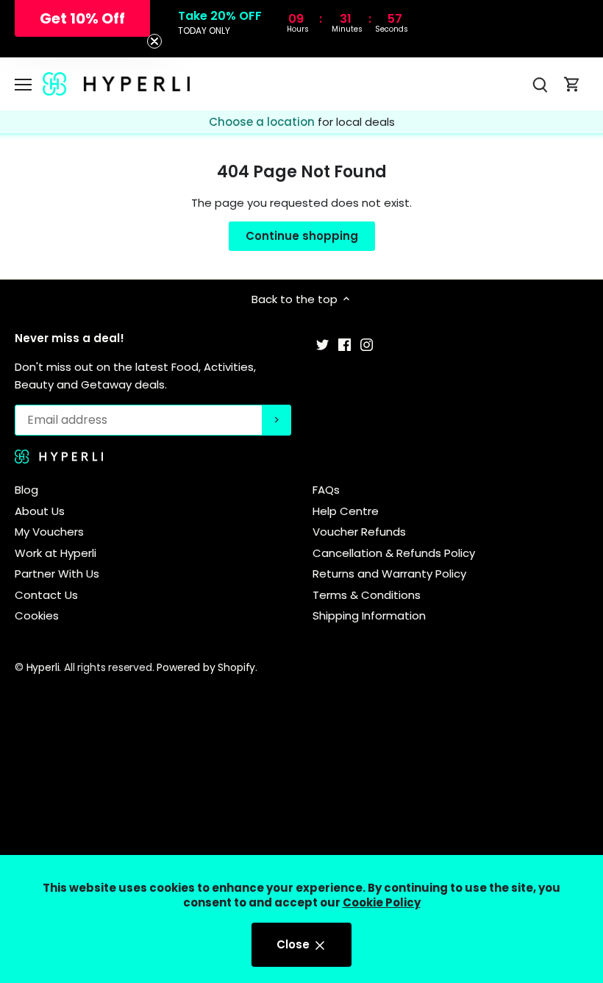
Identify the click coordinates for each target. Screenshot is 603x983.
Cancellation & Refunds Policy (394, 553)
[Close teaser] (154, 41)
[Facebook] (344, 344)
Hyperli (43, 667)
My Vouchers (49, 531)
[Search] (540, 84)
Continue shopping (302, 236)
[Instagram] (366, 344)
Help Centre (346, 511)
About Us (40, 511)
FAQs (326, 489)
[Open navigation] (23, 85)
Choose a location (263, 121)
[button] (82, 18)
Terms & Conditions (367, 595)
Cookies (37, 615)
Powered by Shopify (206, 667)
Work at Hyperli (55, 553)
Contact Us (46, 595)
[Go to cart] (572, 84)
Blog (26, 489)
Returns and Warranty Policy (389, 573)
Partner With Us (57, 573)
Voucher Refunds (359, 531)
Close (294, 944)
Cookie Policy (382, 902)
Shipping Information (369, 615)
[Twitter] (322, 344)
